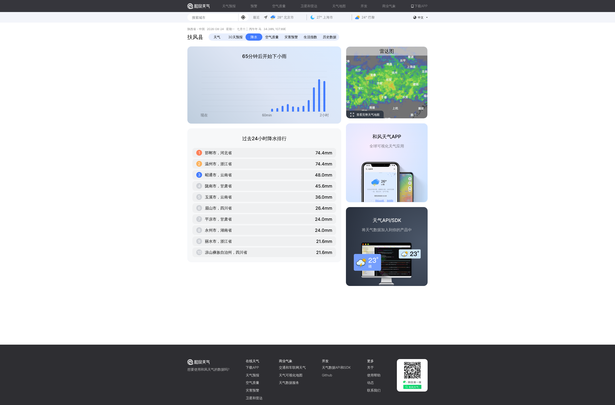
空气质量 (279, 6)
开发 (364, 6)
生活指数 (310, 37)
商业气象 (389, 6)
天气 (217, 37)
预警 (254, 6)
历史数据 (329, 37)
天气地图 (339, 6)
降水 (254, 37)
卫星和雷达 (309, 6)
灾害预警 (291, 37)
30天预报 (235, 37)
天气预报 (229, 6)
